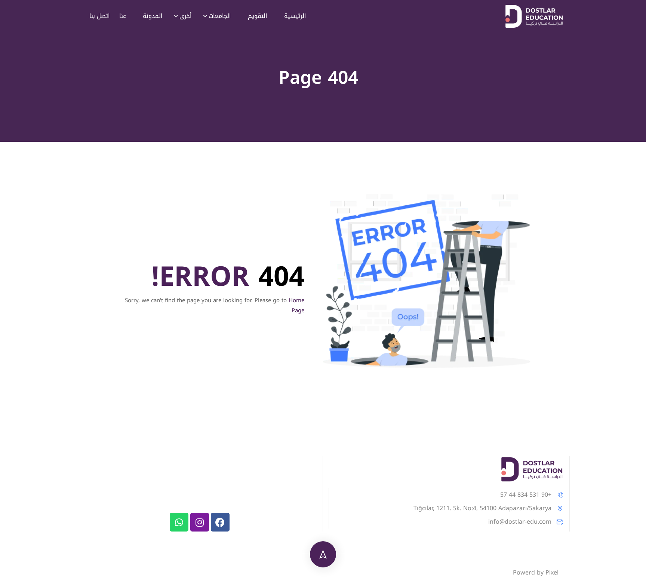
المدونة (153, 16)
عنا (122, 16)
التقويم (257, 16)
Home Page (296, 305)
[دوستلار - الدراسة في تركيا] (534, 16)
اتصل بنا (99, 16)
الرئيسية (295, 16)
